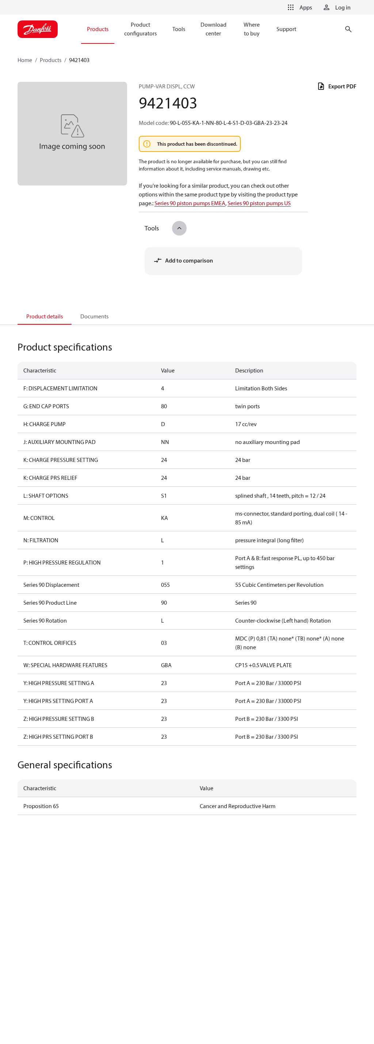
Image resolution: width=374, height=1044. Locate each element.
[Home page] (38, 29)
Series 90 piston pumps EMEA (189, 203)
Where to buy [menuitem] (252, 29)
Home (25, 60)
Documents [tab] (94, 316)
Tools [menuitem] (178, 28)
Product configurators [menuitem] (140, 29)
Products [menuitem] (97, 28)
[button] (298, 7)
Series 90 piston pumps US (259, 203)
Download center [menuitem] (213, 29)
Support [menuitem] (286, 28)
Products (50, 60)
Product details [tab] (44, 316)
